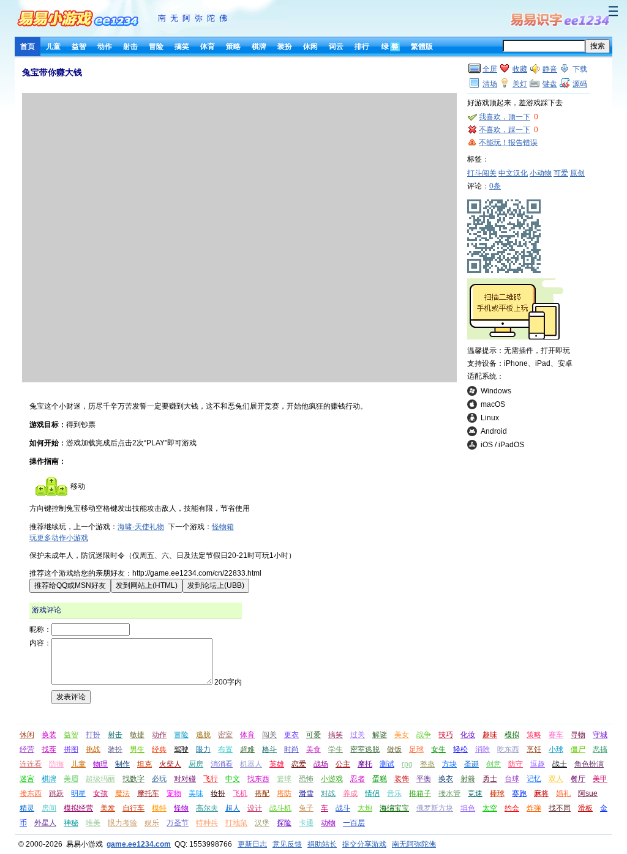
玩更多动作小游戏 (58, 537)
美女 (401, 734)
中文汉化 (513, 173)
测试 (387, 764)
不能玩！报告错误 (508, 142)
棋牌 (259, 46)
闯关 (269, 734)
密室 (225, 734)
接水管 (449, 793)
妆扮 (218, 793)
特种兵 (207, 823)
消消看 (222, 764)
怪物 (181, 808)
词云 (336, 46)
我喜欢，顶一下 (504, 117)
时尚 (291, 749)
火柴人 (170, 764)
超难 (247, 749)
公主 (343, 764)
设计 (254, 808)
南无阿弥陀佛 (194, 18)
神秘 (71, 823)
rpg (407, 764)
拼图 (71, 749)
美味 (196, 793)
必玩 (159, 778)
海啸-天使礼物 (141, 526)
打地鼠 (236, 823)
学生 (335, 749)
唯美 (93, 823)
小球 (556, 749)
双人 (556, 778)
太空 (489, 808)
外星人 (45, 823)
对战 (328, 793)
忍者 (357, 778)
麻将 (541, 793)
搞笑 (182, 46)
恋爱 (298, 764)
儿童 (53, 46)
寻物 (578, 734)
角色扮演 (589, 764)
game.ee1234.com (139, 844)
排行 (362, 46)
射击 (130, 46)
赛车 (556, 734)
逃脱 (203, 734)
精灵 (27, 808)
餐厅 (578, 778)
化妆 (467, 734)
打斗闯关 (482, 173)
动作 (104, 46)
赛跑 (519, 793)
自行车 (133, 808)
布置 (225, 749)
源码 (580, 84)
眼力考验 (122, 823)
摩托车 (148, 793)
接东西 (31, 793)
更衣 (291, 734)
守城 (600, 734)
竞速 (475, 793)
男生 (137, 749)
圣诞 (471, 764)
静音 (550, 69)
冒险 (156, 46)
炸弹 (534, 808)
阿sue (588, 793)
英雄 (276, 764)
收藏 (519, 69)
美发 (107, 808)
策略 (233, 46)
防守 (515, 764)
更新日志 (252, 844)
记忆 (534, 778)
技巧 (445, 734)
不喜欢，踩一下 (504, 129)
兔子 (306, 808)
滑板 (585, 808)
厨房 (196, 764)
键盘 (550, 84)
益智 (79, 46)
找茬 (49, 749)
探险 (284, 823)
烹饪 (534, 749)
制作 (122, 764)
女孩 (100, 793)
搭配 (262, 793)
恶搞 (600, 749)
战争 (423, 734)
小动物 (541, 173)
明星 (78, 793)
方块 (449, 764)
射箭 (467, 778)
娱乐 (152, 823)
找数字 (133, 778)
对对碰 (185, 778)
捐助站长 (322, 844)
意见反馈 (287, 844)
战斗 (343, 808)
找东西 (258, 778)
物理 (100, 764)
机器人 (251, 764)
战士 (559, 764)
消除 (482, 749)
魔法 (122, 793)
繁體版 (422, 46)
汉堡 (262, 823)
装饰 (401, 778)
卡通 (306, 823)
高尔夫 (207, 808)
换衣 (445, 778)
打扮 (93, 734)
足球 (416, 749)
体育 (207, 46)
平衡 (423, 778)
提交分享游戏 (364, 844)
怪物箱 (223, 526)
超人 (232, 808)
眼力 (203, 749)
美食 (313, 749)
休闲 (310, 46)
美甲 (600, 778)
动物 (328, 823)
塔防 (284, 793)
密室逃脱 (365, 749)
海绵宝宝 (394, 808)
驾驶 (181, 749)
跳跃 (56, 793)
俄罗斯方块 (434, 808)
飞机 (240, 793)
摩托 (365, 764)
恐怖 (306, 778)
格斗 (269, 749)
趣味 (489, 734)
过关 (357, 734)
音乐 (394, 793)
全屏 (489, 69)
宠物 (174, 793)
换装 (49, 734)
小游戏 (332, 778)
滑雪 (306, 793)
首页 (27, 46)
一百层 (354, 823)
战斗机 (280, 808)
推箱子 (420, 793)
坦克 (144, 764)
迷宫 (27, 778)
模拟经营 (78, 808)
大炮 (365, 808)
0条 (495, 186)
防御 (56, 764)
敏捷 (137, 734)
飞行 (210, 778)
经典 (159, 749)
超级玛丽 (100, 778)
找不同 (560, 808)
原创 (577, 173)
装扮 (284, 46)
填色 (467, 808)
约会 (512, 808)
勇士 (489, 778)
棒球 (497, 793)
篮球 (284, 778)
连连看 (31, 764)
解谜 (379, 734)
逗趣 (537, 764)
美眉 (71, 778)
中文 (232, 778)
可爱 (561, 173)
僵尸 (578, 749)
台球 (512, 778)
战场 (321, 764)
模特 (159, 808)
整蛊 (427, 764)
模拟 (512, 734)
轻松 (460, 749)
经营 (27, 749)
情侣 (372, 793)
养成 (350, 793)
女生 (438, 749)
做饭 (394, 749)
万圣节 (178, 823)
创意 (493, 764)
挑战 (93, 749)
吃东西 (508, 749)
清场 (489, 84)
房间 (49, 808)
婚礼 (563, 793)
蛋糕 (379, 778)
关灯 (519, 84)
